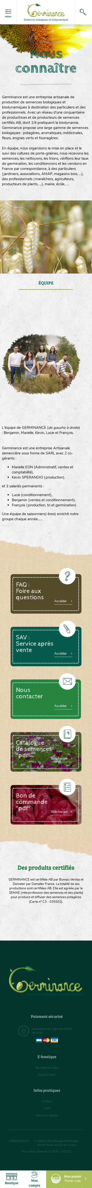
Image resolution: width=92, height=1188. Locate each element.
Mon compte (34, 1183)
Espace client (46, 1075)
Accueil (34, 42)
